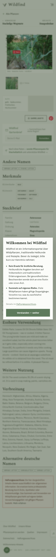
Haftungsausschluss (26, 304)
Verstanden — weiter (28, 312)
